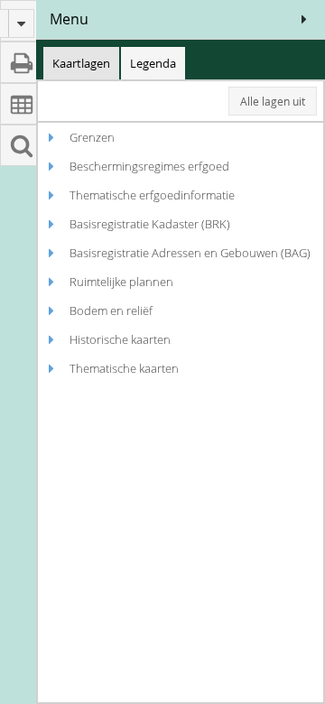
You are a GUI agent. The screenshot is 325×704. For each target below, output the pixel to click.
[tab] (81, 63)
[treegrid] (180, 412)
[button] (304, 19)
